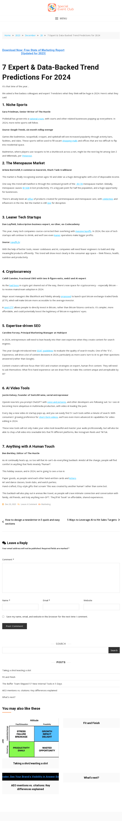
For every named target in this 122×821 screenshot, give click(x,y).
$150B (26, 187)
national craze (37, 118)
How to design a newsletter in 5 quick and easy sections (32, 521)
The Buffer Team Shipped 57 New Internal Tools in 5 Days (32, 683)
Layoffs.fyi (15, 242)
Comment (8, 559)
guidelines (47, 350)
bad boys (14, 285)
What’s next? (8, 697)
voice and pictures (56, 401)
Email (46, 600)
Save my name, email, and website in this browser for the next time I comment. (47, 616)
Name (6, 600)
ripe (49, 202)
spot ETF (9, 307)
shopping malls (70, 140)
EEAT (39, 350)
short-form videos (48, 416)
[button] (61, 18)
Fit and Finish (8, 676)
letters (72, 478)
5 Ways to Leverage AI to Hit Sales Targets (92, 519)
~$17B (79, 183)
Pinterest (27, 155)
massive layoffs (83, 231)
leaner (57, 235)
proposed (66, 296)
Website (88, 600)
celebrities (108, 198)
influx (30, 198)
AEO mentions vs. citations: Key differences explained (29, 690)
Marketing (45, 504)
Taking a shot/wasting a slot (16, 670)
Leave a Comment (29, 504)
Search (61, 643)
